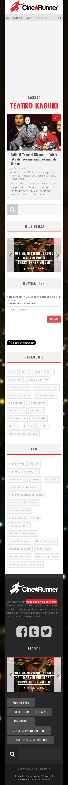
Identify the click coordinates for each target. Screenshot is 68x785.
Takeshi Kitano (18, 178)
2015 (49, 372)
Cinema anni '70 (38, 379)
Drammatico (16, 175)
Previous (10, 255)
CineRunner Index (27, 779)
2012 (12, 372)
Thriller (43, 426)
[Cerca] (60, 17)
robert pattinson (19, 556)
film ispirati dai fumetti (23, 502)
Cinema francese (19, 395)
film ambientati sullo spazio (26, 494)
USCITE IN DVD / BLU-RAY (29, 712)
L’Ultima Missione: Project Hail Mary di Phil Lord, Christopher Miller (34, 258)
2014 (37, 372)
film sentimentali (19, 510)
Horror (13, 426)
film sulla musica (19, 541)
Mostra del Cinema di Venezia (39, 175)
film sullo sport (45, 541)
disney (36, 479)
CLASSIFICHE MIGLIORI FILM (30, 740)
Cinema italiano (46, 395)
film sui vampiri (18, 525)
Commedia (15, 402)
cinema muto (17, 479)
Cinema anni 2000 (23, 172)
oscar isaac (44, 548)
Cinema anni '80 (19, 387)
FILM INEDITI (21, 721)
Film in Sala (39, 418)
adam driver (16, 463)
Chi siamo (44, 779)
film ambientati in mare (23, 487)
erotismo (51, 479)
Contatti (19, 776)
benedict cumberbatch (23, 471)
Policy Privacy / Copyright (39, 776)
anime (34, 463)
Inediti (28, 426)
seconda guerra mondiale (25, 564)
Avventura (15, 379)
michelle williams (19, 548)
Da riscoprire (37, 402)
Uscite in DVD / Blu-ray (23, 433)
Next (57, 255)
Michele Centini (35, 268)
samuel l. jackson (47, 556)
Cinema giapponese (44, 172)
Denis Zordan (21, 168)
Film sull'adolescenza (22, 533)
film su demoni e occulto (24, 518)
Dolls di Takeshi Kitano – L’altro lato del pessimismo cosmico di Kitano (34, 159)
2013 (25, 372)
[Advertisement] (34, 59)
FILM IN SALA (21, 702)
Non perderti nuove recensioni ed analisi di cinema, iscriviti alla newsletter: (34, 300)
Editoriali (36, 410)
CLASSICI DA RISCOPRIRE (29, 730)
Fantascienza (17, 418)
